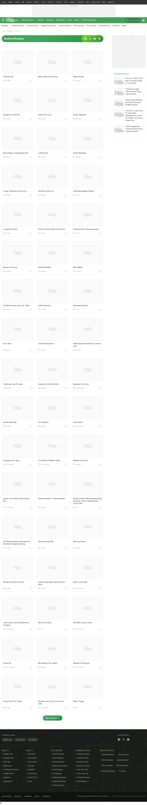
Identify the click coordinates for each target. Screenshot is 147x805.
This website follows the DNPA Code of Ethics (92, 796)
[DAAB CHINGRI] (87, 62)
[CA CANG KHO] (52, 408)
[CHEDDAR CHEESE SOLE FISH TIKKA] (17, 291)
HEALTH (59, 2)
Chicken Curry (123, 754)
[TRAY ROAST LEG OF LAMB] (17, 369)
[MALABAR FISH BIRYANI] (87, 649)
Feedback (27, 796)
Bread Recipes (104, 25)
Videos (69, 20)
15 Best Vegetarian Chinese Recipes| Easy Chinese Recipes (134, 128)
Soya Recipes (57, 769)
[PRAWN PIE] (17, 649)
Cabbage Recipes (59, 777)
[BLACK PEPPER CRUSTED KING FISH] (17, 138)
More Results (51, 718)
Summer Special (83, 750)
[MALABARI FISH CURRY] (87, 369)
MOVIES (28, 2)
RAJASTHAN (96, 2)
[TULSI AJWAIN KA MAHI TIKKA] (52, 446)
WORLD (10, 2)
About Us (18, 796)
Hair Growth (32, 762)
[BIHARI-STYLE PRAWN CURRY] (52, 62)
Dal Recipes (57, 773)
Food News (33, 740)
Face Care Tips (83, 773)
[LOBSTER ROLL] (52, 138)
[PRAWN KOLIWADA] (87, 138)
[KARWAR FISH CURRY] (17, 253)
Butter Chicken (106, 765)
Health (76, 20)
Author (37, 796)
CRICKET (36, 2)
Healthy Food (8, 773)
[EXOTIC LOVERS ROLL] (87, 567)
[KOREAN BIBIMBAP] (17, 408)
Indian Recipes (107, 750)
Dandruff (31, 769)
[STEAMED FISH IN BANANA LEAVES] (87, 215)
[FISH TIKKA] (17, 329)
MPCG (104, 2)
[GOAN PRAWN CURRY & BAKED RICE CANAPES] (17, 608)
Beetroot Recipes (59, 781)
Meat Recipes (79, 25)
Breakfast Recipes (108, 771)
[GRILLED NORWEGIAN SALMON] (87, 176)
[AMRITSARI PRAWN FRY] (52, 176)
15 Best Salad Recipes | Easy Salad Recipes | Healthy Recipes (134, 102)
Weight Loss (7, 740)
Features (40, 20)
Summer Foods (82, 758)
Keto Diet (6, 762)
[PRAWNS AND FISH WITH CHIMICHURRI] (52, 215)
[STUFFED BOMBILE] (52, 253)
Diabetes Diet (8, 758)
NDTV (4, 2)
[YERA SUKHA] (87, 408)
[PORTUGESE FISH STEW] (17, 446)
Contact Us (46, 796)
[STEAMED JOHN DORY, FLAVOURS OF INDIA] (52, 687)
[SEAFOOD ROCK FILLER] (52, 527)
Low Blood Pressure (11, 769)
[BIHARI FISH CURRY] (52, 608)
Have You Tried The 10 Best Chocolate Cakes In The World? (134, 80)
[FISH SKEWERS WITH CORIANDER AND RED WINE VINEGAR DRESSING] (17, 527)
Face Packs (32, 773)
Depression (7, 766)
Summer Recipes (83, 754)
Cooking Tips (20, 740)
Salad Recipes (57, 758)
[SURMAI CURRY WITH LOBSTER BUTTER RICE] (17, 484)
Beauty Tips (32, 777)
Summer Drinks (82, 762)
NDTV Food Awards (89, 20)
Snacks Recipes (33, 25)
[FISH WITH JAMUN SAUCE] (87, 608)
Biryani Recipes (123, 760)
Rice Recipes (92, 25)
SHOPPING (80, 2)
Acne (30, 781)
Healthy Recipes (18, 25)
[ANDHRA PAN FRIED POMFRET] (52, 369)
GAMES (72, 2)
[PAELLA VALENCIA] (52, 291)
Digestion (7, 777)
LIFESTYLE (51, 2)
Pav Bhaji (122, 771)
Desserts (116, 25)
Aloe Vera (31, 754)
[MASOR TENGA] (87, 687)
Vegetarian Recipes (48, 25)
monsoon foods (28, 20)
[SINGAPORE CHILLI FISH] (17, 100)
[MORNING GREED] (87, 527)
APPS (87, 2)
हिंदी (23, 2)
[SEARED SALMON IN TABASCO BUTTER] (52, 484)
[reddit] (99, 38)
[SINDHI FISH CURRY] (52, 100)
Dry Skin (31, 766)
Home (4, 31)
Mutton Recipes (107, 760)
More (124, 25)
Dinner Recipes (58, 754)
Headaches (7, 781)
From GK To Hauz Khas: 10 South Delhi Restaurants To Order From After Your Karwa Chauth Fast (134, 115)
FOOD (43, 2)
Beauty (30, 750)
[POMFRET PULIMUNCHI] (52, 329)
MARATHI (111, 2)
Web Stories (60, 20)
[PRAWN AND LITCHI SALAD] (17, 687)
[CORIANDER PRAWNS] (17, 215)
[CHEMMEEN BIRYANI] (87, 291)
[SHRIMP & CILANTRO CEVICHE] (17, 567)
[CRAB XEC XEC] (17, 62)
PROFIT (17, 2)
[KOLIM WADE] (87, 253)
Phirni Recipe (82, 781)
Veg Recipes (56, 750)
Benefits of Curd (83, 766)
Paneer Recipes (58, 762)
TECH (65, 2)
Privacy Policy (6, 796)
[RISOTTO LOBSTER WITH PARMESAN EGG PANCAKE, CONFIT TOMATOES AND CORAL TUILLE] (87, 484)
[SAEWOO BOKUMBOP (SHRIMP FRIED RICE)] (52, 567)
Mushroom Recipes (59, 766)
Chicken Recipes (65, 25)
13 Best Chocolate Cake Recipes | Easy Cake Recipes (133, 91)
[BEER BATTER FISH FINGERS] (52, 649)
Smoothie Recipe (83, 777)
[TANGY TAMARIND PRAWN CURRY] (17, 176)
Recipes (50, 20)
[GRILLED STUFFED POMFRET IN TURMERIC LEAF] (87, 329)
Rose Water (32, 758)
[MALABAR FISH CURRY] (87, 446)
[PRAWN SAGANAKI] (87, 100)
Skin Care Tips (82, 769)
